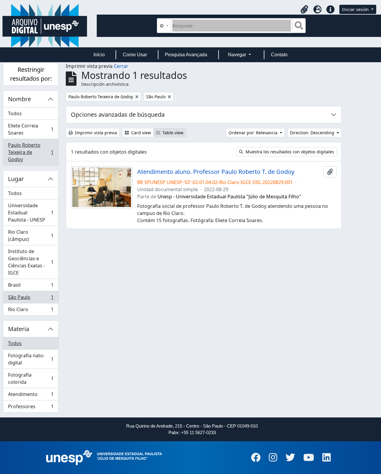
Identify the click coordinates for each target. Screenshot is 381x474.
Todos (15, 113)
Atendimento (31, 395)
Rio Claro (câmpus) (31, 235)
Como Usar (135, 54)
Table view (172, 132)
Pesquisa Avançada (186, 54)
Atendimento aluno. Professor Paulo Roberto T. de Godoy (215, 171)
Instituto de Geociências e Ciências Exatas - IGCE (31, 262)
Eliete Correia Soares (31, 129)
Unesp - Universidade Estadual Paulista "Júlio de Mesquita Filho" (229, 196)
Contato (279, 54)
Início (99, 54)
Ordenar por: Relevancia (254, 132)
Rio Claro (31, 310)
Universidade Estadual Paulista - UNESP (31, 212)
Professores (31, 407)
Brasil (31, 286)
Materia (18, 329)
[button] (304, 9)
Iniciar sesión (356, 9)
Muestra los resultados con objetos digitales (289, 152)
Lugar (16, 179)
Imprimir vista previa (95, 132)
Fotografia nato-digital (31, 359)
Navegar (237, 54)
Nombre (19, 99)
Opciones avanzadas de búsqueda (118, 114)
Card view (140, 132)
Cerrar (121, 66)
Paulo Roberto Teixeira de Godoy (31, 152)
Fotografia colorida (31, 378)
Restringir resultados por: (31, 74)
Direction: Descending (312, 132)
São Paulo (31, 298)
